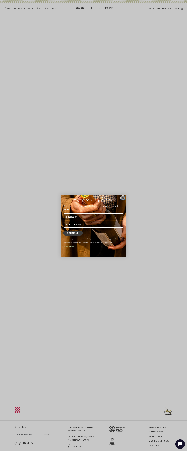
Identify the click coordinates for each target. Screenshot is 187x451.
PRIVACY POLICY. (70, 246)
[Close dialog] (123, 198)
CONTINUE (73, 233)
